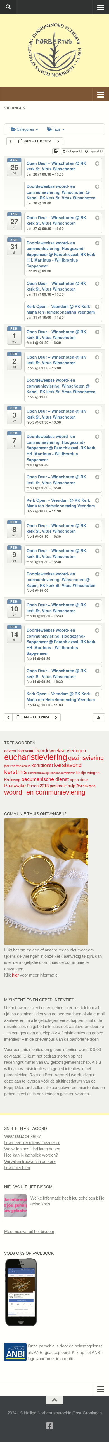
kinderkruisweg (38, 773)
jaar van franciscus (17, 766)
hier (15, 975)
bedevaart (25, 751)
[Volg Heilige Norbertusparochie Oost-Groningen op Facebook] (21, 1324)
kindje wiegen (88, 772)
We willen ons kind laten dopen (32, 1148)
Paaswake (15, 785)
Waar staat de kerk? (22, 1136)
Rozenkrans (86, 786)
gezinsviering (86, 757)
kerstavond (68, 765)
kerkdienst (42, 765)
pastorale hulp (62, 785)
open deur (79, 779)
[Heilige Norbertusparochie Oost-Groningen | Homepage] (54, 51)
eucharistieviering (35, 757)
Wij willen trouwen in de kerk (30, 1161)
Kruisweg (12, 779)
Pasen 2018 (38, 785)
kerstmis (15, 771)
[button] (98, 717)
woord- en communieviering (44, 792)
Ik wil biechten (17, 1167)
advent (10, 750)
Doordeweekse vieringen (60, 750)
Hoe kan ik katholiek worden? (31, 1155)
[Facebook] (49, 1426)
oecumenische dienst (45, 779)
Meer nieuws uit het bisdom (29, 1231)
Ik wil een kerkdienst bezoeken (32, 1142)
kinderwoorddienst (62, 773)
